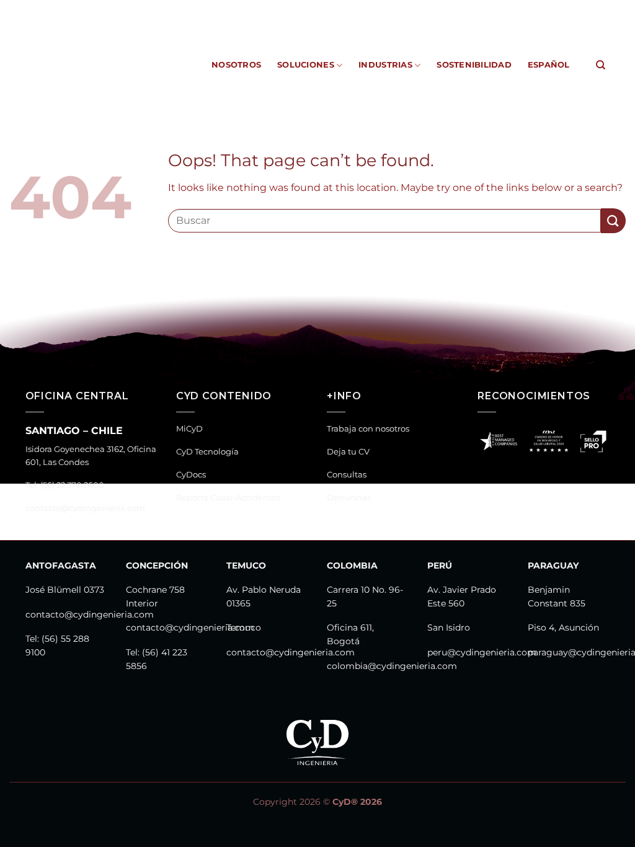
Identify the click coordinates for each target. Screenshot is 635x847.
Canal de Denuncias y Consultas (527, 9)
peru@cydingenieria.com (481, 652)
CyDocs (311, 9)
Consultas (346, 474)
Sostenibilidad (474, 64)
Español (549, 64)
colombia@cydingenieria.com (392, 666)
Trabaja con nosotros (368, 428)
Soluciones (305, 64)
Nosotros (236, 64)
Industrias (385, 64)
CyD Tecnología (252, 9)
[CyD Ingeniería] (80, 65)
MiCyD (196, 9)
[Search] (600, 65)
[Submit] (613, 220)
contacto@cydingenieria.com (85, 508)
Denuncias (349, 497)
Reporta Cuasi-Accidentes (393, 9)
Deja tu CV (348, 451)
